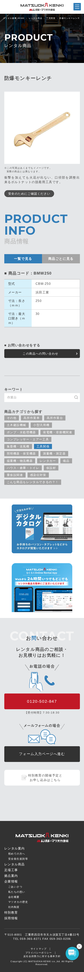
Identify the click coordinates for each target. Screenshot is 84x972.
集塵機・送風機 (18, 446)
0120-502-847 (42, 701)
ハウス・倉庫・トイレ (23, 467)
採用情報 (11, 918)
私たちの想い (16, 891)
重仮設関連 (15, 475)
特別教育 (11, 912)
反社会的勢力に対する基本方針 (42, 956)
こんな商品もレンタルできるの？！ (33, 482)
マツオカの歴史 (18, 901)
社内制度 (14, 907)
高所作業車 (31, 418)
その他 (12, 418)
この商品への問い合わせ (40, 353)
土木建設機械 (16, 425)
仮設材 (51, 467)
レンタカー (48, 460)
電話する (73, 969)
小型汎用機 (41, 425)
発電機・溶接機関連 (57, 432)
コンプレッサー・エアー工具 (28, 439)
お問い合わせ (53, 968)
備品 (66, 460)
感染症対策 (38, 475)
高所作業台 (55, 418)
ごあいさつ (15, 886)
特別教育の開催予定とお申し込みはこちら (45, 778)
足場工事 (11, 870)
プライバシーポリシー (38, 952)
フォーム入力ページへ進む (42, 754)
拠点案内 (31, 969)
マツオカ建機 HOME (14, 18)
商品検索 (10, 969)
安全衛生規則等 (18, 858)
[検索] (78, 397)
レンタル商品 (35, 18)
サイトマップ (39, 948)
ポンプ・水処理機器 (21, 432)
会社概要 (14, 896)
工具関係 (50, 18)
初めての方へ (16, 853)
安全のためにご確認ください (29, 193)
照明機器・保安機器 (21, 453)
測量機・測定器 (54, 453)
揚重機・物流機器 (20, 460)
